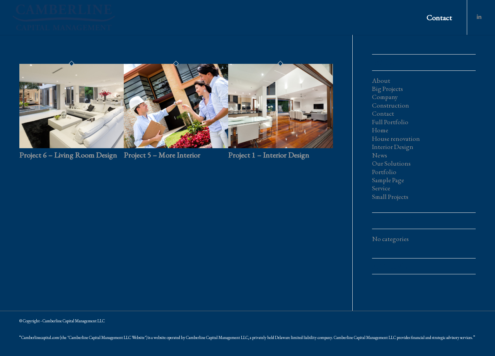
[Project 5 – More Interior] (176, 146)
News (379, 155)
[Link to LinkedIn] (479, 17)
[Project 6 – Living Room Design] (71, 146)
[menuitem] (439, 17)
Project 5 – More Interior (162, 155)
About (381, 80)
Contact (383, 113)
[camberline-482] (64, 17)
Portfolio (384, 172)
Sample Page (388, 180)
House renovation (396, 138)
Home (380, 130)
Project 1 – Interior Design (268, 155)
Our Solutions (391, 163)
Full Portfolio (390, 122)
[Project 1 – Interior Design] (280, 146)
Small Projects (390, 196)
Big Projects (387, 88)
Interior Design (392, 146)
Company (385, 96)
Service (381, 188)
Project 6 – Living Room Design (68, 155)
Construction (390, 105)
